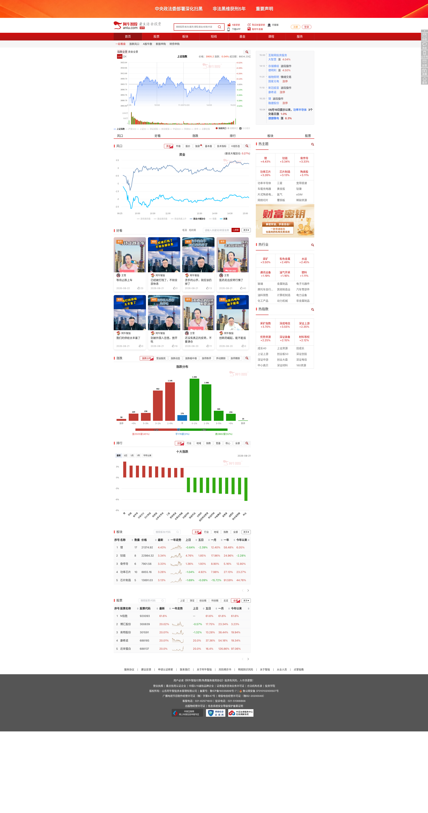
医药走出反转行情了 (231, 280)
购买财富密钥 (258, 25)
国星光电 (273, 81)
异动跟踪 (221, 358)
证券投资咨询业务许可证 (230, 686)
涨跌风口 (134, 43)
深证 (192, 600)
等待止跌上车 (124, 280)
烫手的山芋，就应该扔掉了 (198, 282)
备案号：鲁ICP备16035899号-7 (218, 691)
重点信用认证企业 (176, 686)
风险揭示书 (225, 669)
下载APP (236, 29)
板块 (185, 36)
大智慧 (272, 59)
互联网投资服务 (277, 55)
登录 (306, 27)
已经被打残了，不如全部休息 (164, 282)
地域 (198, 443)
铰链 (130, 514)
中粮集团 (218, 515)
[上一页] (242, 590)
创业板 (202, 600)
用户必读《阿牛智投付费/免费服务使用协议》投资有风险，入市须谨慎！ (214, 680)
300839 (145, 624)
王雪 (123, 275)
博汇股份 (125, 624)
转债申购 (175, 43)
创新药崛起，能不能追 (232, 338)
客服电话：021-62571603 (197, 701)
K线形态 (235, 146)
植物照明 (273, 77)
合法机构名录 (254, 686)
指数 (208, 443)
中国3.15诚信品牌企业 (201, 686)
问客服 (275, 25)
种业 (244, 514)
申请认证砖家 (165, 669)
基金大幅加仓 (232, 153)
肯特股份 (125, 632)
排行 (233, 136)
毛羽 (184, 230)
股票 (156, 36)
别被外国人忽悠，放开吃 (164, 339)
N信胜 (124, 616)
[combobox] (167, 532)
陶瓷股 (155, 515)
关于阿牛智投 (204, 669)
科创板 (215, 600)
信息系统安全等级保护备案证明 (225, 706)
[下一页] (248, 590)
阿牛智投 (160, 275)
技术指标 (221, 146)
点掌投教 (299, 669)
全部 (237, 443)
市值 (178, 146)
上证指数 (182, 56)
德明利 (272, 70)
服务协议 (129, 669)
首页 (128, 36)
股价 (188, 146)
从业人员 (282, 669)
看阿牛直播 (257, 29)
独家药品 (192, 515)
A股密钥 (236, 25)
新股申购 (161, 43)
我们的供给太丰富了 (128, 338)
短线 (214, 36)
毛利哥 (192, 230)
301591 (144, 632)
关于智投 (265, 669)
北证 (226, 600)
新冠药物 (211, 515)
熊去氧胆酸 (236, 516)
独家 (197, 146)
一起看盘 (121, 43)
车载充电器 (178, 516)
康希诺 (272, 92)
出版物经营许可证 (195, 706)
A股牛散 (147, 43)
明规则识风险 (245, 669)
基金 (242, 36)
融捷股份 (273, 103)
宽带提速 (173, 515)
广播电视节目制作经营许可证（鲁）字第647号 (189, 696)
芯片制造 (147, 515)
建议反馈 (146, 669)
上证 (182, 600)
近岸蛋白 (125, 648)
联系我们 (185, 669)
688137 (144, 648)
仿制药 (199, 515)
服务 (300, 36)
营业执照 (158, 686)
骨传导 (135, 515)
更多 (245, 230)
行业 (189, 443)
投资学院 (270, 686)
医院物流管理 (204, 517)
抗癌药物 (186, 515)
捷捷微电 (273, 118)
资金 (168, 146)
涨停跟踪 (235, 358)
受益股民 (161, 358)
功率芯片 (141, 515)
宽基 (218, 443)
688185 (144, 640)
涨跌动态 (175, 358)
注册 (295, 27)
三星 (168, 514)
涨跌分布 (146, 358)
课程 (271, 36)
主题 (179, 443)
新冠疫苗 (273, 87)
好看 (158, 136)
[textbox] (165, 531)
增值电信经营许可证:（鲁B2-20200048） (241, 696)
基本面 (208, 146)
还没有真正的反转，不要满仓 (198, 339)
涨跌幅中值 (191, 358)
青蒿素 (225, 515)
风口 (120, 136)
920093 (145, 616)
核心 (228, 443)
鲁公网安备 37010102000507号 (261, 691)
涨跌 (195, 136)
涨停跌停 (206, 358)
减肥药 (231, 515)
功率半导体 (300, 109)
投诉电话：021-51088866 (230, 701)
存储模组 (273, 66)
